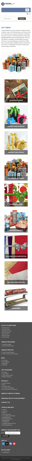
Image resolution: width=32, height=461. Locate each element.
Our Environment (6, 414)
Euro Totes (5, 360)
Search (22, 18)
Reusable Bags (5, 361)
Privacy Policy (15, 459)
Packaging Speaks (6, 417)
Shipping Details (6, 420)
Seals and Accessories (7, 375)
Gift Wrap (6, 28)
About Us (4, 412)
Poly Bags (4, 364)
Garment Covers (6, 386)
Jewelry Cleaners (6, 383)
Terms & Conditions (25, 458)
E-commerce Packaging (8, 387)
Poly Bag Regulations (7, 425)
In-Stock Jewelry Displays (8, 352)
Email (2, 433)
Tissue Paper (5, 373)
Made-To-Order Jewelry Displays (10, 353)
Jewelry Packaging (6, 344)
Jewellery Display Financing (8, 423)
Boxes (4, 384)
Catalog (4, 409)
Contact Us (5, 411)
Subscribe (5, 436)
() (30, 14)
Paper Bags (5, 363)
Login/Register (6, 452)
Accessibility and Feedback (8, 415)
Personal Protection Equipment (9, 389)
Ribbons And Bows (6, 376)
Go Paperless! (5, 422)
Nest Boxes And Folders (8, 346)
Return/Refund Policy (7, 419)
